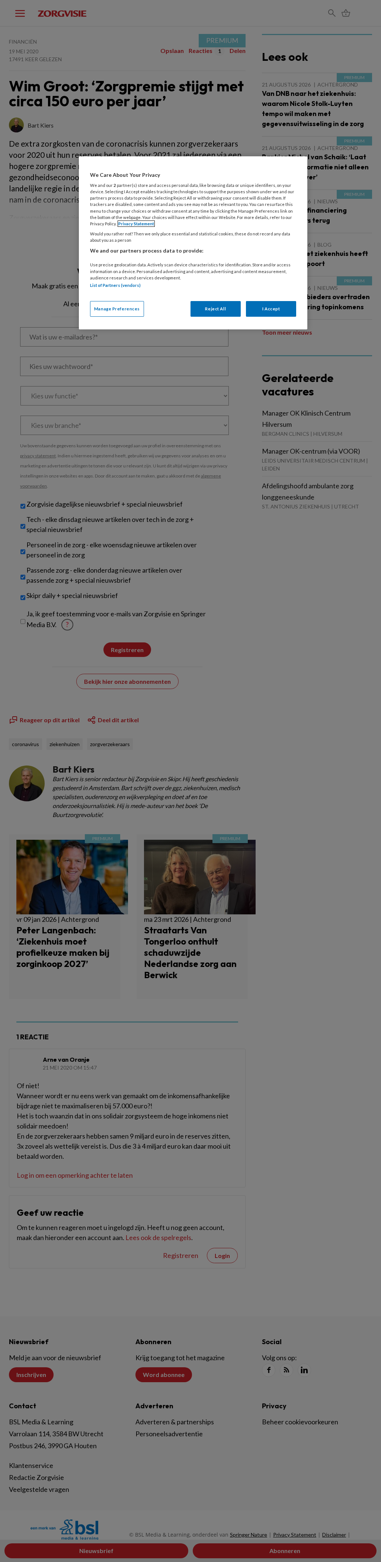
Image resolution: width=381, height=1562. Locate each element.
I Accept (271, 308)
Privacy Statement (136, 223)
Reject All (215, 308)
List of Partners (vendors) (115, 285)
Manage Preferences (117, 308)
